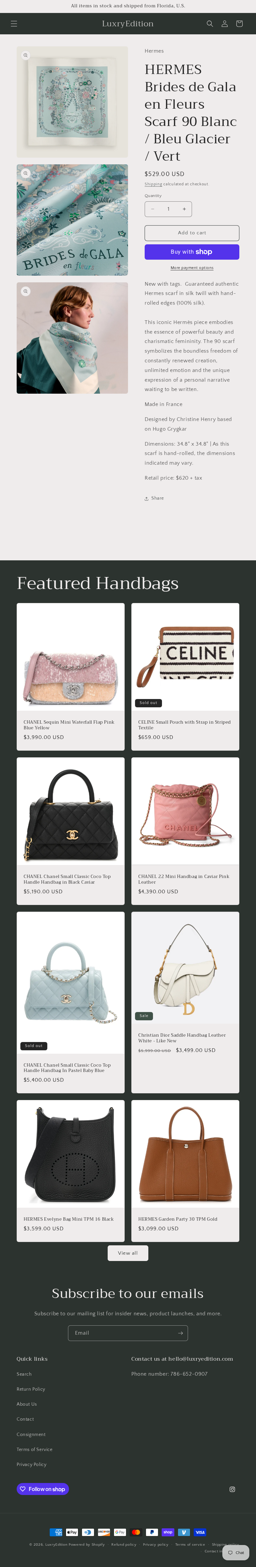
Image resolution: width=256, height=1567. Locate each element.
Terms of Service (35, 1449)
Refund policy (123, 1545)
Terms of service (190, 1545)
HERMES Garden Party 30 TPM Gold (178, 1219)
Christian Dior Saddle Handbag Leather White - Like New (182, 1038)
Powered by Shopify (87, 1545)
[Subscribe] (180, 1333)
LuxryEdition (56, 1545)
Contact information (222, 1551)
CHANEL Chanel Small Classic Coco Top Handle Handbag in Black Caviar (67, 879)
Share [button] (157, 498)
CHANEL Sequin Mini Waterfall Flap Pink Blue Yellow (69, 725)
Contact (25, 1419)
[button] (14, 23)
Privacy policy (156, 1545)
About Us (27, 1404)
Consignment (31, 1434)
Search (24, 1374)
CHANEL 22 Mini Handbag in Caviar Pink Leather (183, 879)
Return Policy (31, 1389)
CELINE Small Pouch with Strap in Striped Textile (184, 725)
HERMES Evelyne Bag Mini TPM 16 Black (69, 1219)
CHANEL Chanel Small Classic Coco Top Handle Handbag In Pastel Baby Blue (67, 1068)
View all (128, 1253)
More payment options (192, 268)
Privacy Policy (31, 1464)
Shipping (153, 184)
